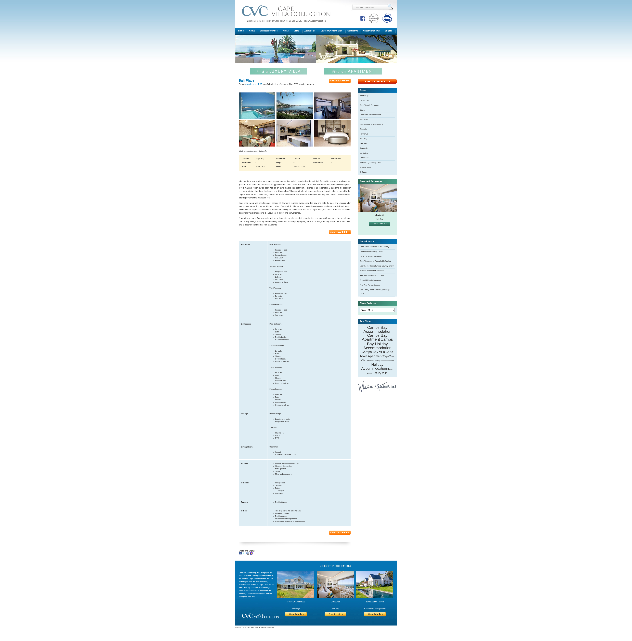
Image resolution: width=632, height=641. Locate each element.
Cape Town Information (331, 31)
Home (241, 31)
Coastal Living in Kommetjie (370, 280)
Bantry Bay (364, 96)
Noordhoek (364, 158)
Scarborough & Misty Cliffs (370, 163)
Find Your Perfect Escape (370, 285)
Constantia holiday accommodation (380, 361)
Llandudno (364, 153)
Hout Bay (363, 139)
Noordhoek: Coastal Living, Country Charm (377, 266)
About (252, 31)
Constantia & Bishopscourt (370, 115)
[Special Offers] (377, 83)
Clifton (362, 110)
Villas (296, 31)
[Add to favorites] (251, 553)
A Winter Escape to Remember (372, 271)
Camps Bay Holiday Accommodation (378, 343)
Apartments (310, 31)
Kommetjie (364, 148)
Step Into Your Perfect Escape (372, 275)
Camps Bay (364, 100)
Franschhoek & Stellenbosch (371, 124)
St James (363, 172)
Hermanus (364, 134)
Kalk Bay (363, 143)
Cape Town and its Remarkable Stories (375, 261)
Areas (286, 31)
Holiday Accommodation (374, 366)
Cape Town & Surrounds (369, 105)
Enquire (388, 31)
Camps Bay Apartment (375, 337)
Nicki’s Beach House (296, 602)
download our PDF (253, 84)
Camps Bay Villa (373, 352)
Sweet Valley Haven (375, 602)
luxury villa (380, 373)
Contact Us (352, 31)
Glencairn (363, 129)
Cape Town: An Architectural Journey (374, 247)
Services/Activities (269, 31)
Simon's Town (365, 167)
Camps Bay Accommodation (377, 329)
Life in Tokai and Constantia (371, 256)
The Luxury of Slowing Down (371, 252)
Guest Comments (371, 31)
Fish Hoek (364, 119)
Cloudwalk (377, 215)
